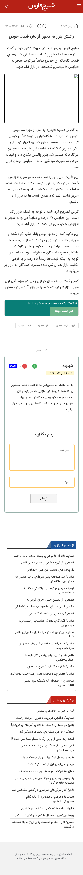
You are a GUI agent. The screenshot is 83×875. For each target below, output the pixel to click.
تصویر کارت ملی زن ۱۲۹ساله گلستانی (51, 613)
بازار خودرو (43, 325)
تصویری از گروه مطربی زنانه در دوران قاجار (47, 562)
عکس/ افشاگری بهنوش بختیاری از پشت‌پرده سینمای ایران (46, 623)
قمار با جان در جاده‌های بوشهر (55, 710)
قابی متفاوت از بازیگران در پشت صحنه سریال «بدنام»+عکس (46, 748)
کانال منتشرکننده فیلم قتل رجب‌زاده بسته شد (46, 771)
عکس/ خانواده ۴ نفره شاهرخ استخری (50, 666)
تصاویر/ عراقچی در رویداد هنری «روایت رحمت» (44, 717)
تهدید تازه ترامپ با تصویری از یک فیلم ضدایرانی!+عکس (50, 799)
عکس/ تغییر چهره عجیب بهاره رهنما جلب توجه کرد (42, 673)
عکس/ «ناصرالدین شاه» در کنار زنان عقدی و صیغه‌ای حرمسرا (46, 646)
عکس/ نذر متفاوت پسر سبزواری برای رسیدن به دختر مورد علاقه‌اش (44, 579)
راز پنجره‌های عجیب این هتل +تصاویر (50, 569)
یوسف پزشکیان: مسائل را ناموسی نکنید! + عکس (44, 815)
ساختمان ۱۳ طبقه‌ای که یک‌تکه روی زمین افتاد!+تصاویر (49, 683)
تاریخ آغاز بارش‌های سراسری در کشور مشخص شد (43, 789)
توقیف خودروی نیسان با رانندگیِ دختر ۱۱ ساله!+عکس (49, 590)
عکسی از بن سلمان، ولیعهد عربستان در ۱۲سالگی (44, 606)
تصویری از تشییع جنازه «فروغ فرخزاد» (50, 599)
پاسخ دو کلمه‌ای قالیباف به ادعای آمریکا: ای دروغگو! (42, 724)
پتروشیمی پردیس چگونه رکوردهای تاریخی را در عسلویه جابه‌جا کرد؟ (44, 780)
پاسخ (13, 366)
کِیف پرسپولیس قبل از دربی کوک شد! (51, 764)
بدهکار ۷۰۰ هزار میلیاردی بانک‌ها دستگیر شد (46, 731)
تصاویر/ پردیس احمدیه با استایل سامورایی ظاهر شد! (44, 634)
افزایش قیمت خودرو (66, 325)
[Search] (7, 7)
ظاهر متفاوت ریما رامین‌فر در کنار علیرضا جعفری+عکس (49, 657)
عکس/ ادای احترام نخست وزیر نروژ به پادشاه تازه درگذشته (43, 824)
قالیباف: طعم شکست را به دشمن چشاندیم (47, 808)
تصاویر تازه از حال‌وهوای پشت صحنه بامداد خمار (44, 555)
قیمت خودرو (24, 325)
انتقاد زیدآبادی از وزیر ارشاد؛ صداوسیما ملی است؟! (42, 738)
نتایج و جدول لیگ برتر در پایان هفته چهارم (47, 757)
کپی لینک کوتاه (63, 311)
